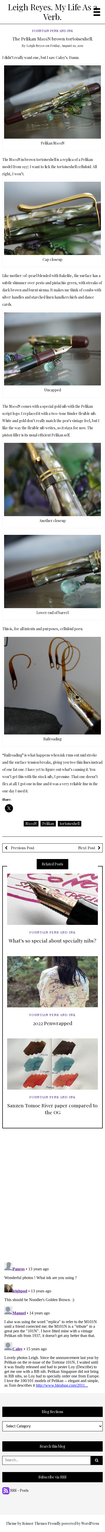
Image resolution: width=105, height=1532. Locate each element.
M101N (31, 823)
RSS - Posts (19, 1490)
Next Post (86, 847)
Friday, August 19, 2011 (66, 45)
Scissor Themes (34, 1523)
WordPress (90, 1523)
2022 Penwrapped (52, 1023)
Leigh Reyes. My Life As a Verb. (52, 12)
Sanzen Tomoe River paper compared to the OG (52, 1109)
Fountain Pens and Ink (52, 30)
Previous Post (22, 847)
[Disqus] (52, 1192)
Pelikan (48, 823)
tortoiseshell (70, 823)
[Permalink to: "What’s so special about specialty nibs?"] (52, 899)
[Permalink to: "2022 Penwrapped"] (52, 981)
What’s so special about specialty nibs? (52, 940)
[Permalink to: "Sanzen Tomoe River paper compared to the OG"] (52, 1064)
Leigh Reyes (36, 45)
